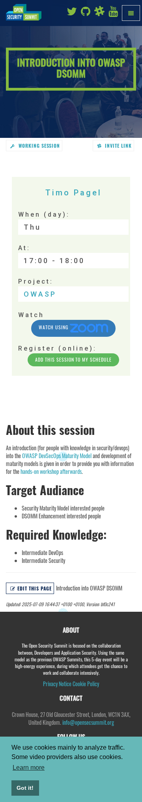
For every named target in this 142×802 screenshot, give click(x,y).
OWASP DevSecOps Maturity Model (57, 455)
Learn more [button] (29, 767)
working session (38, 145)
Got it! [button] (25, 788)
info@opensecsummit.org (88, 722)
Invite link (117, 145)
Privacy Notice (57, 683)
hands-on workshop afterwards (51, 471)
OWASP (40, 294)
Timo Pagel (73, 192)
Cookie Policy (86, 683)
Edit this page (34, 588)
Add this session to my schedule (73, 359)
